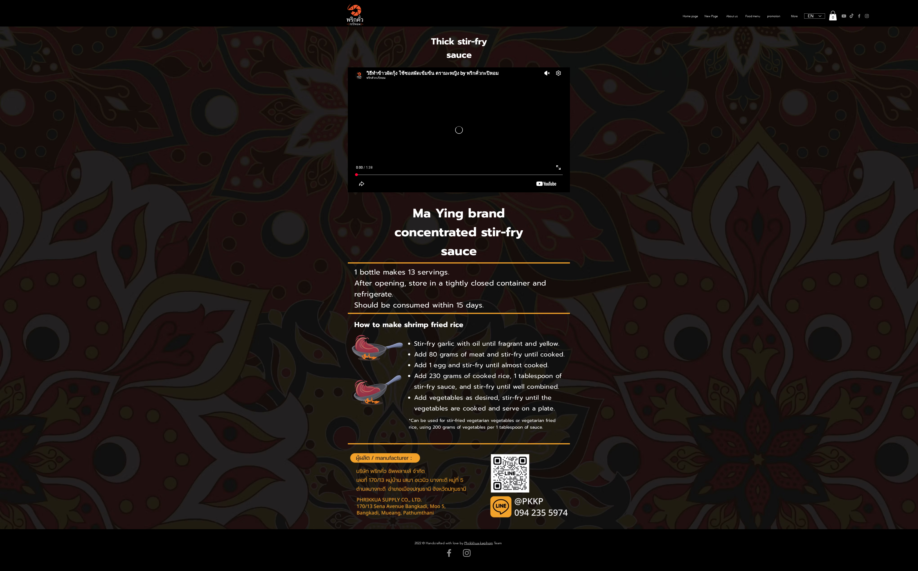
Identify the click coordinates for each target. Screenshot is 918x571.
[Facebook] (859, 16)
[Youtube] (844, 16)
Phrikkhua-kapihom (478, 543)
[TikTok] (851, 16)
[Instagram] (866, 16)
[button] (833, 16)
